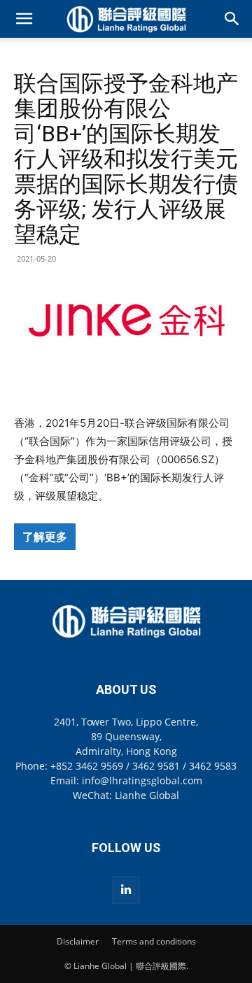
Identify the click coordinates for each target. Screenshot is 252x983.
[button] (23, 19)
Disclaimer (78, 941)
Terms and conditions (154, 941)
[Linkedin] (126, 890)
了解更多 (44, 536)
